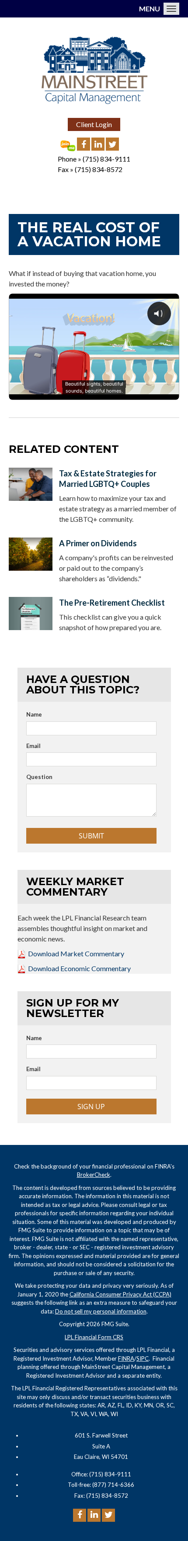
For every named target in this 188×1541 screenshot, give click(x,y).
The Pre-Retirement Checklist (112, 602)
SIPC (142, 1358)
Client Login (94, 124)
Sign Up (91, 1106)
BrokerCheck (93, 1174)
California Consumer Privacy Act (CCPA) (120, 1294)
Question (39, 776)
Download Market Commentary (76, 953)
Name (34, 714)
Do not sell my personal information (100, 1311)
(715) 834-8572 (98, 169)
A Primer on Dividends (98, 543)
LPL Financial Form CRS (94, 1337)
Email (33, 745)
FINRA (126, 1358)
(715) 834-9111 (106, 159)
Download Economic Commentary (79, 968)
